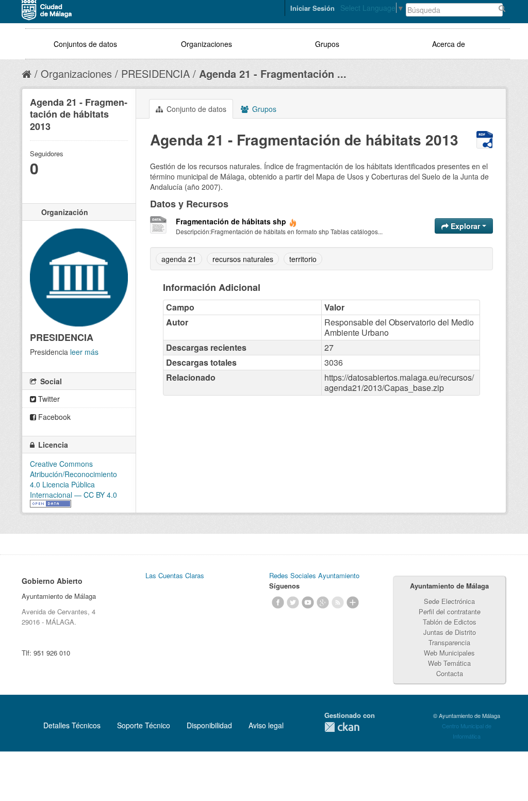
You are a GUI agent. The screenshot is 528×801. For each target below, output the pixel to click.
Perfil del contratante (450, 611)
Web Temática (449, 663)
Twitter (48, 399)
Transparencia (449, 642)
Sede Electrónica (449, 601)
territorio (303, 259)
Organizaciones (206, 44)
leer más (84, 352)
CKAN (341, 727)
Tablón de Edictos (449, 622)
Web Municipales (449, 653)
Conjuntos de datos (85, 44)
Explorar (465, 226)
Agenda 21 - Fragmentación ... (272, 73)
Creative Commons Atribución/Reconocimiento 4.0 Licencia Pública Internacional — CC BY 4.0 (73, 479)
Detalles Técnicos (72, 725)
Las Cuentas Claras (174, 575)
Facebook (53, 417)
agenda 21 (178, 259)
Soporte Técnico (143, 725)
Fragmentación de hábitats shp (231, 221)
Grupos (327, 44)
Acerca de (448, 44)
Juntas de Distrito (449, 632)
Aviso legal (266, 725)
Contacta (449, 673)
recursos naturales (242, 259)
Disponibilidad (209, 725)
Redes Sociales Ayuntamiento (314, 575)
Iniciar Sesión (312, 8)
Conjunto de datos (195, 109)
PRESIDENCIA (155, 73)
